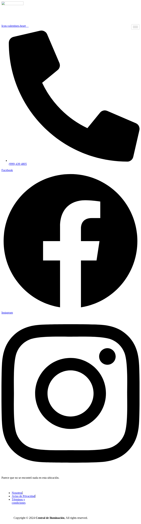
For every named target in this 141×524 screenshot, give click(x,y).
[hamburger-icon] (135, 27)
